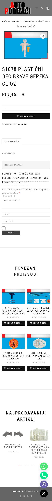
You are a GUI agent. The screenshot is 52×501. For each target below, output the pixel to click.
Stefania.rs (31, 491)
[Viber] (44, 484)
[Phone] (44, 475)
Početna (6, 21)
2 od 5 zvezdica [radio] (4, 196)
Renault (15, 21)
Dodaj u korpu (27, 116)
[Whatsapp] (44, 466)
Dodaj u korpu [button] (14, 323)
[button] (42, 36)
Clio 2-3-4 (25, 21)
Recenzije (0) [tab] (11, 141)
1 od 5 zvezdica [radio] (3, 196)
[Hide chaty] (44, 493)
